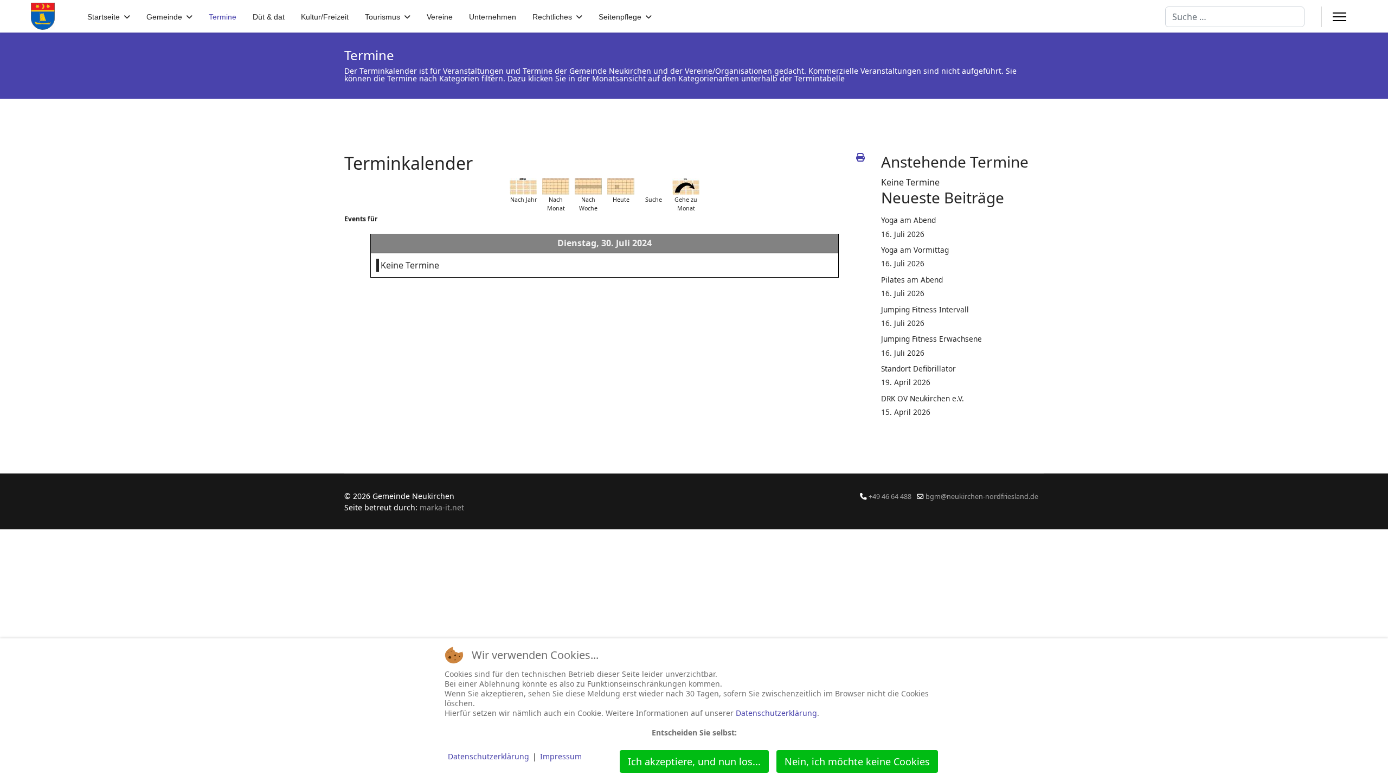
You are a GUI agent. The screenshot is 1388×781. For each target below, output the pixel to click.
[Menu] (1339, 17)
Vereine (440, 16)
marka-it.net (442, 507)
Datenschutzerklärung (776, 713)
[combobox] (1235, 17)
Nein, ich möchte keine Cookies (857, 761)
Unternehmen (492, 16)
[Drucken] (860, 157)
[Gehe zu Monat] (685, 186)
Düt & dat (269, 16)
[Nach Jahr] (523, 186)
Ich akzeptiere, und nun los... (694, 761)
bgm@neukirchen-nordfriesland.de (982, 496)
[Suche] (653, 186)
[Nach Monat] (555, 186)
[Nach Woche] (588, 186)
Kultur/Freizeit (325, 16)
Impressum (561, 756)
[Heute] (620, 186)
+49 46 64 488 (890, 496)
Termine (222, 16)
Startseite (103, 16)
